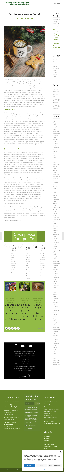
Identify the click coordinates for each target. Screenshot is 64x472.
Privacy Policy (47, 446)
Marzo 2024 (56, 220)
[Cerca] (54, 3)
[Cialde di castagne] (1, 236)
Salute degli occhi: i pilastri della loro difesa (38, 311)
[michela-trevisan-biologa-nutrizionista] (17, 3)
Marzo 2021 (56, 329)
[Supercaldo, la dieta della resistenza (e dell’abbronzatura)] (10, 286)
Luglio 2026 (56, 121)
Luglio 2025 (56, 164)
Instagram (47, 436)
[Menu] (58, 3)
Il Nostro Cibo (9, 294)
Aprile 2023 (56, 261)
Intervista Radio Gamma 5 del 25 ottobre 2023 (56, 100)
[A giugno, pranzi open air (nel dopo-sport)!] (24, 286)
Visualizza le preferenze (55, 465)
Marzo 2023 (56, 263)
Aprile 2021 (56, 327)
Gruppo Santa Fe (20, 469)
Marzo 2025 (56, 176)
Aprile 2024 (56, 218)
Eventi (54, 76)
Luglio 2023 (56, 251)
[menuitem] (54, 3)
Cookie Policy (42, 469)
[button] (61, 452)
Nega (41, 465)
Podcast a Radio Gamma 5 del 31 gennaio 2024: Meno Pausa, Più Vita (56, 93)
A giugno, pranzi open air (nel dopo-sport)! (24, 311)
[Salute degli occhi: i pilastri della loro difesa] (38, 286)
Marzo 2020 (56, 364)
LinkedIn (46, 438)
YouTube (46, 440)
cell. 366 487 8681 (49, 421)
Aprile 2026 (56, 131)
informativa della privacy (32, 412)
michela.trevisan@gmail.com (12, 429)
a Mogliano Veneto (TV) (11, 410)
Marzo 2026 (56, 133)
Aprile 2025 (56, 174)
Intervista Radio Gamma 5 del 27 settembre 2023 (56, 106)
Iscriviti (37, 403)
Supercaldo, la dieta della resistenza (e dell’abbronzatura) (15, 311)
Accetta (29, 465)
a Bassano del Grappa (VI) (11, 417)
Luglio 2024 (56, 207)
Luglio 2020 (56, 360)
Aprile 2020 (56, 362)
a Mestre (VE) (8, 405)
